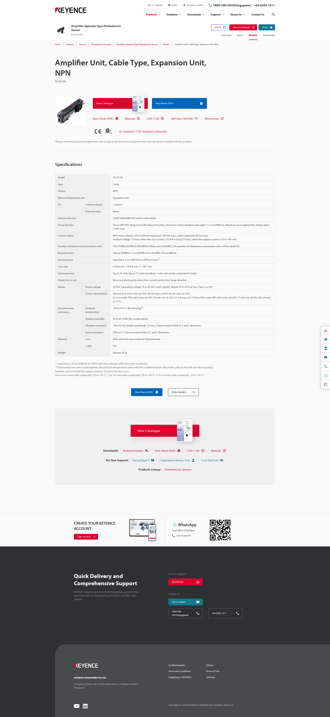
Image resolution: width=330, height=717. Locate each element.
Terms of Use (212, 671)
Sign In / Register (155, 5)
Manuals (130, 118)
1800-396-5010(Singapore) (232, 5)
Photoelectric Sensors (178, 469)
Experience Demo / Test (175, 460)
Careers (174, 5)
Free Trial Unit (209, 460)
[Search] (273, 14)
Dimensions (212, 118)
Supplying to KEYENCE (179, 677)
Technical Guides (133, 450)
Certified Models (176, 665)
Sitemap (210, 677)
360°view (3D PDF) (182, 118)
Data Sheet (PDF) (103, 118)
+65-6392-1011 (264, 5)
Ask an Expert (141, 460)
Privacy (209, 665)
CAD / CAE (153, 118)
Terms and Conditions (179, 671)
